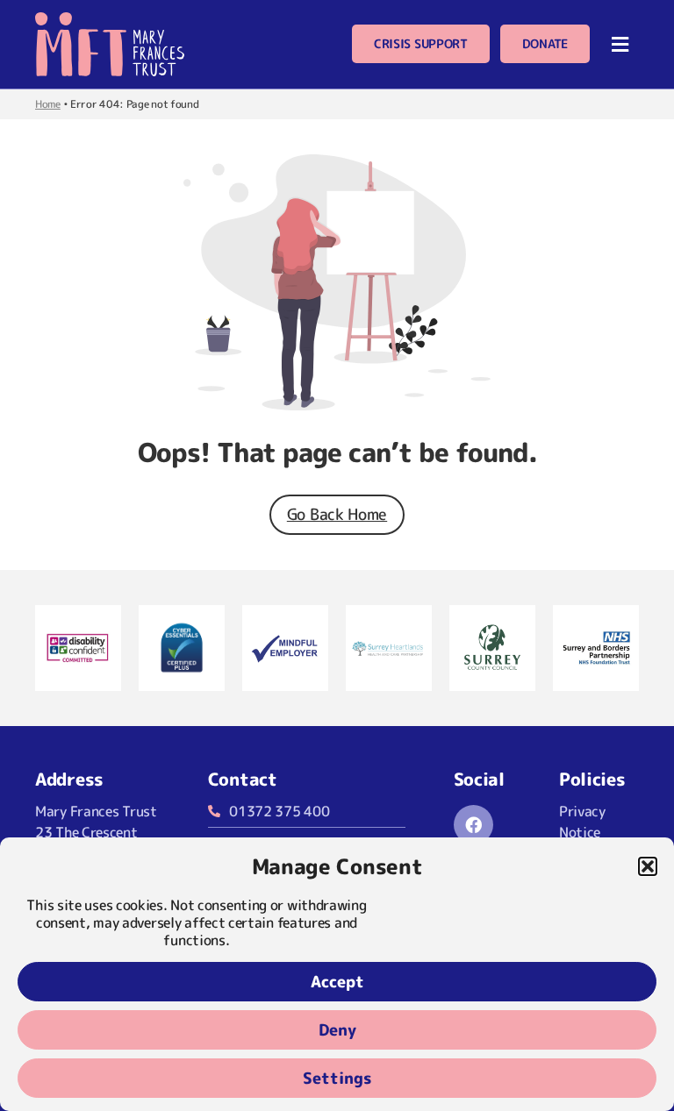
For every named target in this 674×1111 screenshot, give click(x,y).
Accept (337, 982)
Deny (337, 1030)
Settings (337, 1078)
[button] (647, 866)
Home (48, 103)
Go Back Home (337, 514)
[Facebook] (474, 825)
